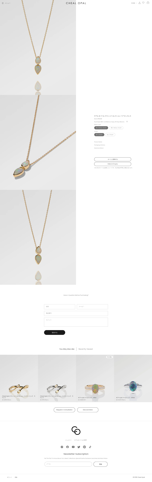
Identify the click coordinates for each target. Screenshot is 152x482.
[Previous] (2, 376)
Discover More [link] (88, 410)
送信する (54, 332)
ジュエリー (68, 440)
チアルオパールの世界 (80, 440)
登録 (100, 464)
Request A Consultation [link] (64, 410)
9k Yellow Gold (101, 128)
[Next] (36, 376)
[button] (6, 3)
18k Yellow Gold (116, 128)
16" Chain (99, 135)
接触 (16, 477)
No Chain (110, 135)
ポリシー (9, 477)
